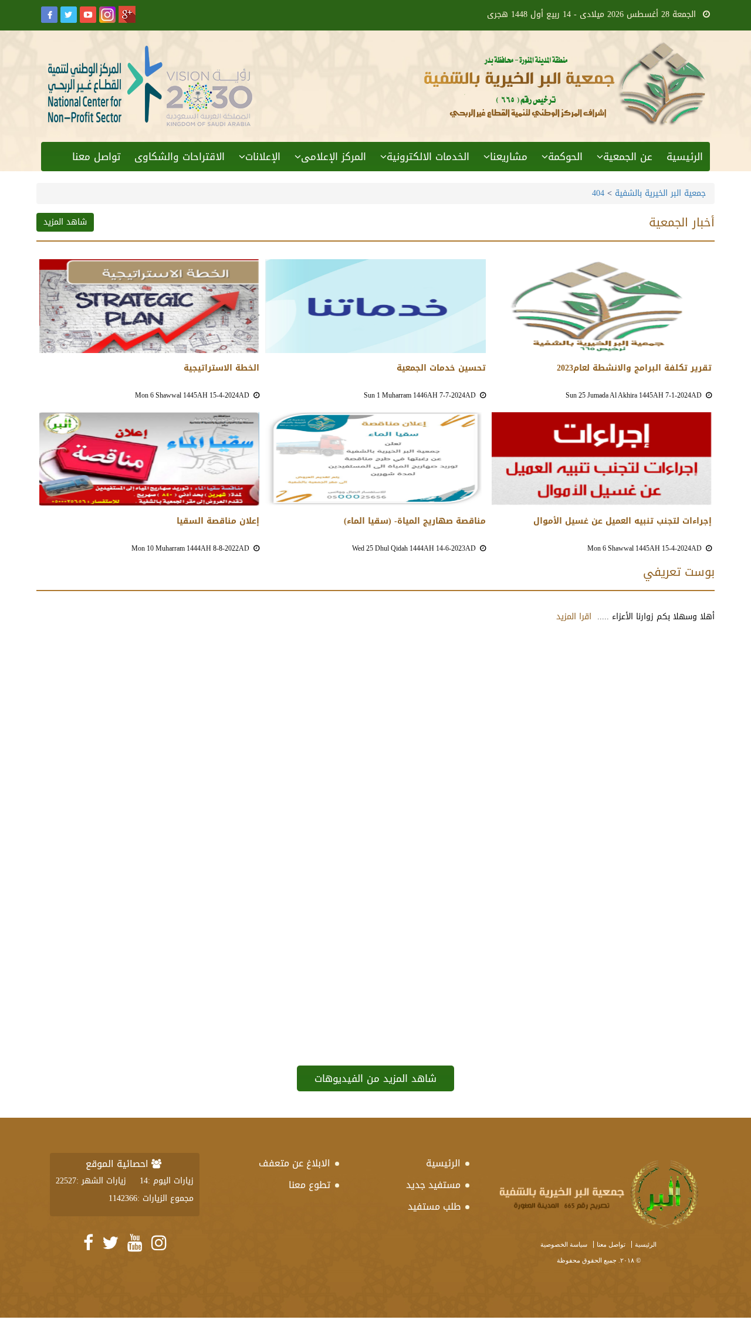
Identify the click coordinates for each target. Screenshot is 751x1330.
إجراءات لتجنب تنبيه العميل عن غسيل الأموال (622, 521)
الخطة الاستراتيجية (221, 368)
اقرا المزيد (573, 617)
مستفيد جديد (433, 1185)
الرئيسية (685, 156)
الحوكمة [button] (565, 156)
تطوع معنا (309, 1185)
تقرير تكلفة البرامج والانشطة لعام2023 (634, 368)
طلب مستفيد (434, 1206)
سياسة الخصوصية (563, 1244)
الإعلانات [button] (262, 156)
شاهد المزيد (65, 222)
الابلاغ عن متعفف (294, 1163)
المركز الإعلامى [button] (333, 156)
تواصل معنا (96, 156)
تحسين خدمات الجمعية (441, 368)
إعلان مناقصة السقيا (218, 521)
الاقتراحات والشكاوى (179, 156)
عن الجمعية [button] (627, 156)
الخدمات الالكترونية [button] (428, 156)
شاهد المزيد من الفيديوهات (375, 1078)
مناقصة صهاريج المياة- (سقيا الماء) (414, 521)
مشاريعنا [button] (508, 156)
